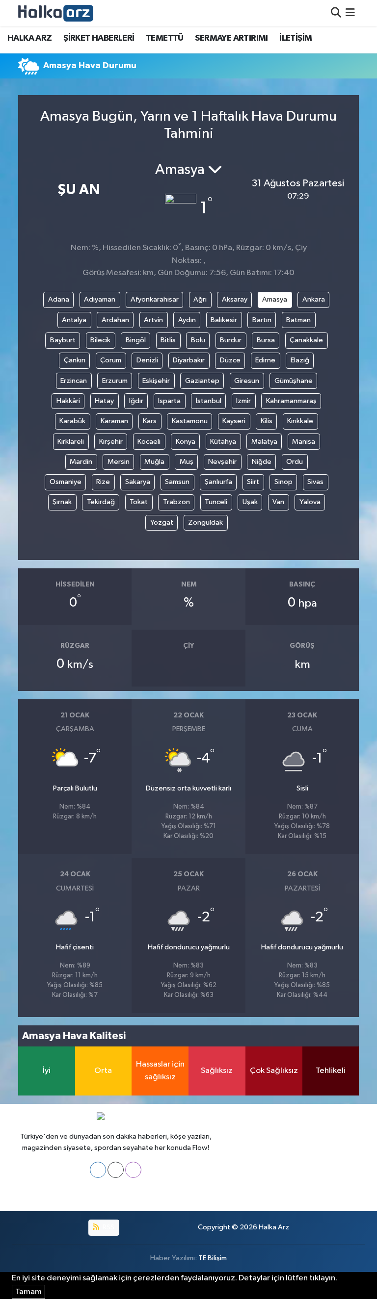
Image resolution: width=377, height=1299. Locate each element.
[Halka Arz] (55, 13)
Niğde (261, 461)
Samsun (177, 481)
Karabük (72, 421)
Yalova (310, 502)
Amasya (274, 299)
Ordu (294, 461)
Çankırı (74, 360)
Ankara (313, 299)
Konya (185, 441)
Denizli (147, 360)
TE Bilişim (212, 1258)
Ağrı (200, 299)
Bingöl (136, 340)
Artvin (153, 320)
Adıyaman (99, 299)
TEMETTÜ (165, 38)
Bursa (266, 340)
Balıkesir (224, 320)
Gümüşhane (293, 380)
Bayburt (63, 340)
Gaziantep (202, 380)
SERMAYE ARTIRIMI (231, 38)
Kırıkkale (300, 421)
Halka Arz (274, 1227)
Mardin (81, 461)
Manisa (303, 441)
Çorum (110, 360)
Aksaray (234, 299)
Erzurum (115, 380)
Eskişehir (156, 380)
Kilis (266, 421)
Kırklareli (70, 441)
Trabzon (176, 502)
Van (278, 502)
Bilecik (100, 340)
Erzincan (73, 380)
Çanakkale (306, 340)
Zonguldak (205, 522)
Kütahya (223, 441)
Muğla (154, 461)
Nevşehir (222, 461)
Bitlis (168, 340)
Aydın (187, 320)
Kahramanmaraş (291, 401)
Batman (298, 320)
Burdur (231, 340)
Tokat (139, 502)
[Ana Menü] (350, 13)
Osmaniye (65, 481)
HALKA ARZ (29, 38)
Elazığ (300, 360)
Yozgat (161, 522)
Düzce (230, 360)
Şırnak (62, 502)
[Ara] (336, 13)
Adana (58, 299)
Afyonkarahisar (155, 299)
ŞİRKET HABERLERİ (98, 38)
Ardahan (115, 320)
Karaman (114, 421)
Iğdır (136, 401)
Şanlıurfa (218, 481)
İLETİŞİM (295, 38)
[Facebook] (98, 1170)
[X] (116, 1170)
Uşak (250, 502)
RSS (107, 1227)
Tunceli (216, 502)
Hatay (104, 401)
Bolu (198, 340)
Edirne (265, 360)
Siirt (253, 481)
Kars (150, 421)
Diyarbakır (189, 360)
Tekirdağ (101, 502)
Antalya (74, 320)
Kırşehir (111, 441)
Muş (186, 461)
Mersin (119, 461)
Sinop (283, 481)
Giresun (246, 380)
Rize (103, 481)
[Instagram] (133, 1170)
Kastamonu (190, 421)
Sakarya (137, 481)
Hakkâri (68, 401)
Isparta (169, 401)
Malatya (264, 441)
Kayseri (233, 421)
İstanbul (208, 401)
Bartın (261, 320)
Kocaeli (149, 441)
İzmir (243, 401)
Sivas (315, 481)
